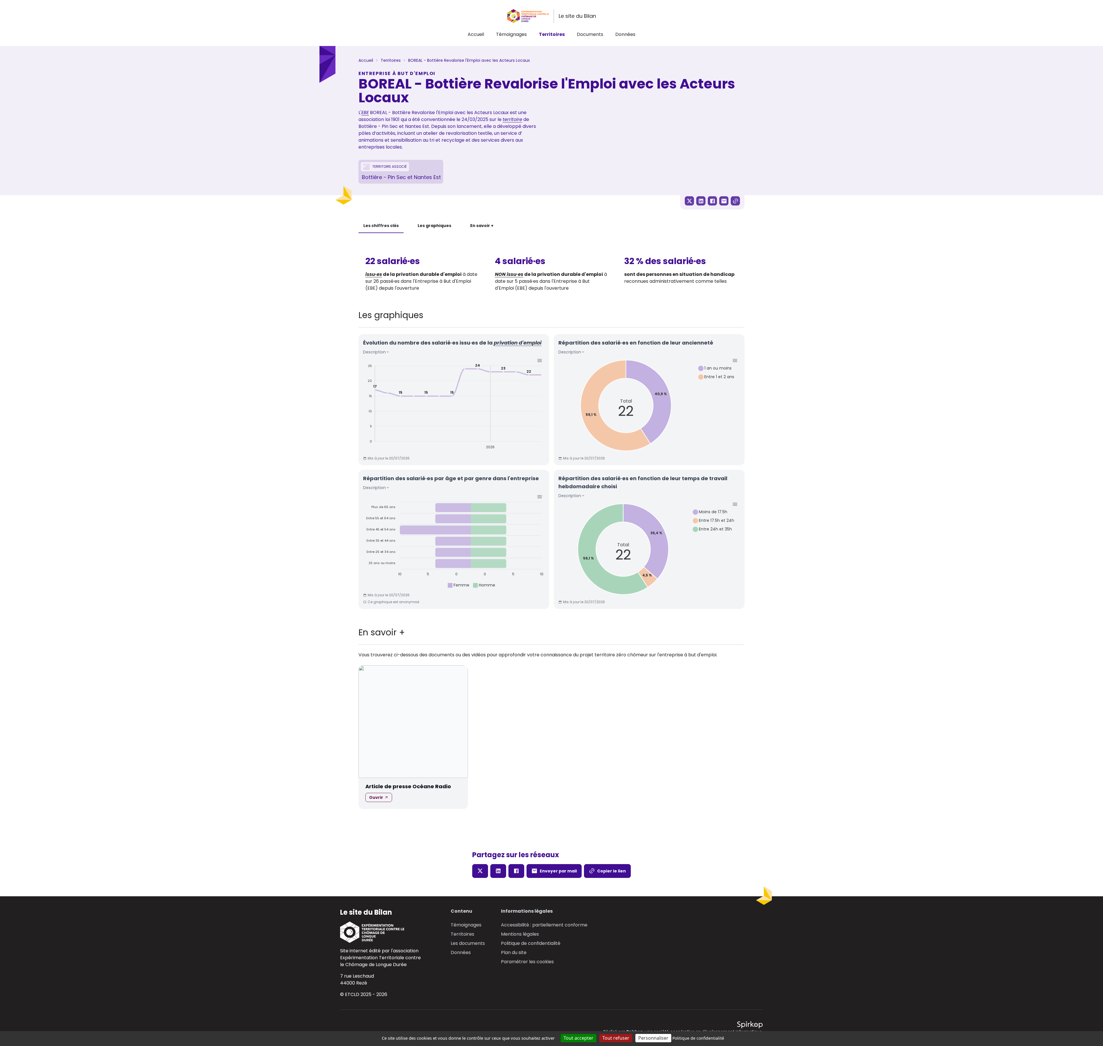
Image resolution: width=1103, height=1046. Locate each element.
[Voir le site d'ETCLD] (380, 932)
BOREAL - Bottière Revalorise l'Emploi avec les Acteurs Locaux (469, 60)
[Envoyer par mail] (723, 200)
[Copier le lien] (735, 200)
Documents (590, 34)
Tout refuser (615, 1038)
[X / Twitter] (689, 200)
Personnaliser (653, 1038)
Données (625, 34)
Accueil (476, 34)
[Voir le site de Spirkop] (750, 1025)
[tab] (381, 226)
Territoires (552, 34)
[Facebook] (712, 200)
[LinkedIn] (700, 200)
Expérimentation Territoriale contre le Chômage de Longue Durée (380, 961)
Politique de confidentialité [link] (698, 1038)
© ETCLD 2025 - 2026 (363, 994)
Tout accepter (578, 1038)
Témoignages (511, 34)
